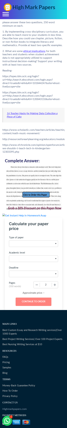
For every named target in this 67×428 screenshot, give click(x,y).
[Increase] (55, 285)
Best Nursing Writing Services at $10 (22, 344)
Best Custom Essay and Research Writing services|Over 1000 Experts (32, 332)
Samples (6, 367)
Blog (4, 373)
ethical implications (34, 51)
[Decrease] (37, 285)
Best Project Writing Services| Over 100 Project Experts (32, 339)
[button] (7, 421)
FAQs (5, 357)
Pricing (6, 362)
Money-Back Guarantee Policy (18, 385)
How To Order (10, 391)
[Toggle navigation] (5, 14)
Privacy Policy (10, 396)
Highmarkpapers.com (14, 409)
